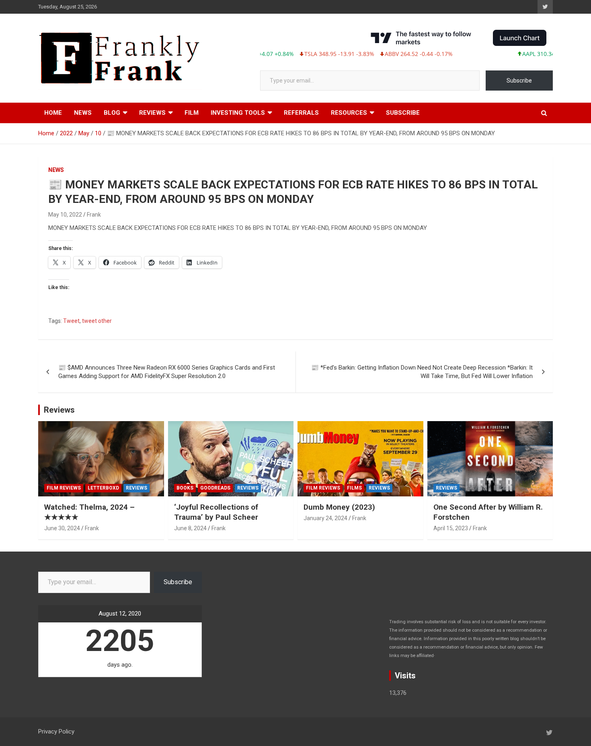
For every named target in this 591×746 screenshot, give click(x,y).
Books (184, 488)
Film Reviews (64, 488)
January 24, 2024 (325, 518)
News (83, 112)
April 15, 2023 (450, 528)
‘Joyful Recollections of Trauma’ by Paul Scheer (216, 512)
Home (53, 112)
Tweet (71, 321)
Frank (94, 214)
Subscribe (519, 80)
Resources (349, 112)
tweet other (97, 321)
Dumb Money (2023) (339, 507)
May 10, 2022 (65, 214)
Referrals (301, 112)
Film (192, 112)
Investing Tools (238, 112)
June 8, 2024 (190, 528)
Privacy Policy (56, 731)
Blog (112, 112)
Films (354, 488)
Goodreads (215, 488)
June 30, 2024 (62, 528)
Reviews (152, 112)
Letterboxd (103, 488)
